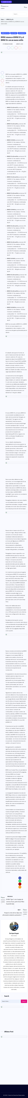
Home (2, 19)
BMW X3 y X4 (9, 19)
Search (24, 1001)
